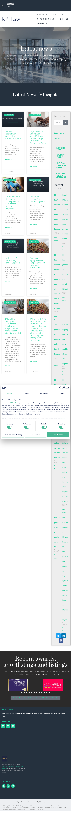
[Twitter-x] (8, 786)
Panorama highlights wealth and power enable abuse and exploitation (37, 263)
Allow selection (35, 435)
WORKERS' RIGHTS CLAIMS (61, 156)
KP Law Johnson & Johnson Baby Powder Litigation (37, 199)
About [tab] (62, 393)
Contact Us (43, 23)
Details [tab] (27, 393)
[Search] (65, 122)
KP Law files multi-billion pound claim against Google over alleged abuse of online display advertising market (13, 326)
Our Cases (56, 15)
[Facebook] (61, 640)
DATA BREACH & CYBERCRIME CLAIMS (61, 164)
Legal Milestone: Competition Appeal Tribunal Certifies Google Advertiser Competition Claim (37, 137)
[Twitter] (58, 635)
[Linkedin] (63, 635)
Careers (64, 19)
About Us (40, 15)
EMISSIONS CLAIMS (60, 149)
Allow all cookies (58, 435)
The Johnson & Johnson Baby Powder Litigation (12, 260)
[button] (2, 5)
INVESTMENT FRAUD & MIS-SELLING (61, 175)
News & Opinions (45, 19)
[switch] (26, 427)
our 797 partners (13, 403)
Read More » (8, 159)
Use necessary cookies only (13, 435)
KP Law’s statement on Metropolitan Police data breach (13, 135)
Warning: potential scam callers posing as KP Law (57, 532)
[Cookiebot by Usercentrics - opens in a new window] (61, 388)
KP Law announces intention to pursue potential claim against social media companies (13, 202)
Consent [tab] (9, 393)
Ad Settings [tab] (44, 393)
